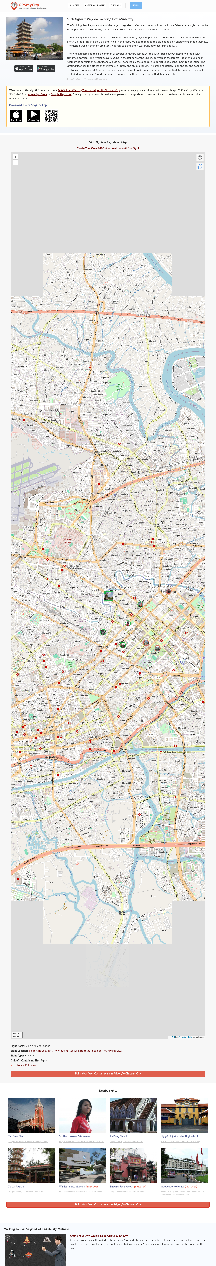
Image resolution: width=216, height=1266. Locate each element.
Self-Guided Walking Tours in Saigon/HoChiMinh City (89, 90)
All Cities (74, 5)
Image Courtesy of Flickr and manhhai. (126, 1141)
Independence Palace (172, 1187)
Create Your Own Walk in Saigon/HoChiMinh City (99, 1236)
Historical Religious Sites (28, 1065)
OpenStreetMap (185, 1037)
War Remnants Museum (72, 1187)
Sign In (135, 5)
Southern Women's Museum (74, 1136)
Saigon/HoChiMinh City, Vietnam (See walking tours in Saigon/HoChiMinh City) (75, 1051)
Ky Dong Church (118, 1136)
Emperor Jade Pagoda (121, 1187)
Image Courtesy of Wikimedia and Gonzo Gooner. (80, 1192)
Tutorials (116, 5)
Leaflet (172, 1037)
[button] (108, 595)
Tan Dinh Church (17, 1136)
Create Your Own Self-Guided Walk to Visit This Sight (108, 148)
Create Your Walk (94, 5)
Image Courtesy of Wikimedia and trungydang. (87, 79)
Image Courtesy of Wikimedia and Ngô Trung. (28, 1141)
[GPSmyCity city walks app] (29, 6)
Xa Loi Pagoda (16, 1187)
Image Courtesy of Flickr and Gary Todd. (25, 1192)
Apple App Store (37, 94)
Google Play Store (61, 94)
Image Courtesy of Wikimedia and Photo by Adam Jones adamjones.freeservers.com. (182, 1193)
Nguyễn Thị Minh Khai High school (179, 1136)
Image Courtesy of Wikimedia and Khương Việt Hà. (81, 1141)
